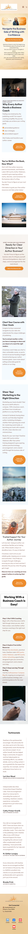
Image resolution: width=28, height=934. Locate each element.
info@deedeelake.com (9, 907)
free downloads (13, 650)
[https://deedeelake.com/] (9, 7)
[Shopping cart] (26, 7)
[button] (23, 7)
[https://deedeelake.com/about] (14, 898)
